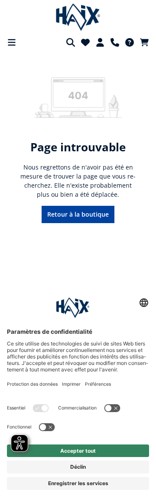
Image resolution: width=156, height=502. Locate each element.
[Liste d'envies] (85, 42)
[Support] (114, 42)
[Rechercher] (70, 42)
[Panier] (144, 42)
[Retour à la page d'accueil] (78, 17)
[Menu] (11, 42)
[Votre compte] (100, 42)
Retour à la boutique (78, 214)
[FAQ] (129, 42)
